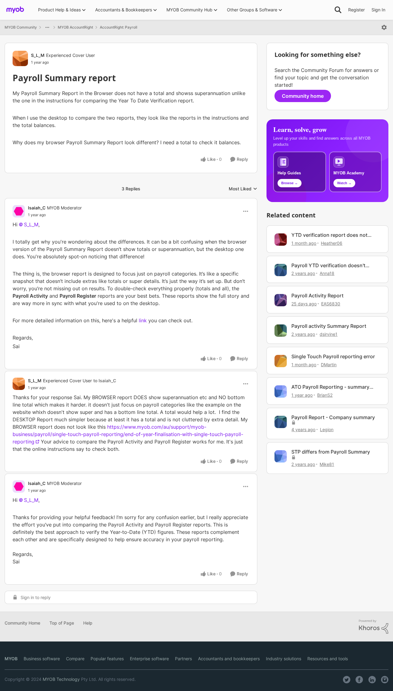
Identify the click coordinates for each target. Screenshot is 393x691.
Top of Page (61, 622)
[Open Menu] (384, 27)
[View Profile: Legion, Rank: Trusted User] (280, 422)
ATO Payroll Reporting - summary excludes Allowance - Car (330, 387)
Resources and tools (327, 658)
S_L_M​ (31, 500)
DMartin (329, 364)
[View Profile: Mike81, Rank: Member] (280, 456)
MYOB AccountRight (75, 27)
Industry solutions (283, 658)
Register (356, 9)
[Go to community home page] (15, 10)
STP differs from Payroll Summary (330, 452)
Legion (326, 429)
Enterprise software (149, 658)
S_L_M (38, 55)
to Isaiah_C (104, 380)
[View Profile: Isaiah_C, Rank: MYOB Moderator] (19, 211)
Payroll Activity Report (317, 295)
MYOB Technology (61, 679)
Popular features (107, 658)
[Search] (338, 10)
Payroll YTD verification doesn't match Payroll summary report (328, 265)
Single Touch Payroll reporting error (333, 356)
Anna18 (327, 273)
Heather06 (331, 243)
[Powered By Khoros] (373, 627)
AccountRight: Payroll (118, 27)
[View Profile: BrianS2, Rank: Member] (280, 391)
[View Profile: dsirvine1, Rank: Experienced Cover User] (280, 330)
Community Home (22, 622)
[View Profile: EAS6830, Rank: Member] (280, 300)
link (143, 320)
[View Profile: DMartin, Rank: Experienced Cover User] (280, 361)
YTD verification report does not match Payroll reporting (329, 235)
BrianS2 (325, 395)
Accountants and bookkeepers (229, 658)
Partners (183, 658)
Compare (75, 658)
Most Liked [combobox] (243, 189)
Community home (303, 96)
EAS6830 (330, 303)
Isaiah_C (36, 207)
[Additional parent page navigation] (47, 27)
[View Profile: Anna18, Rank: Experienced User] (280, 270)
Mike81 (327, 464)
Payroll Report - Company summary (333, 417)
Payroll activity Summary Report (328, 326)
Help (87, 622)
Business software (42, 658)
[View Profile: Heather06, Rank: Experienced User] (280, 239)
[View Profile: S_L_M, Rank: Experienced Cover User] (20, 58)
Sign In (378, 9)
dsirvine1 (328, 334)
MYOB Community (21, 27)
